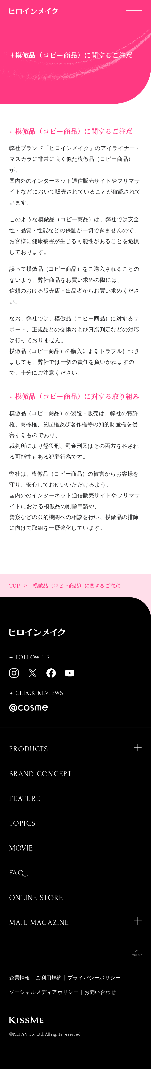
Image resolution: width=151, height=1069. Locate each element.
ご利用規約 (49, 978)
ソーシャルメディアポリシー (44, 992)
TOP (14, 585)
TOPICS (22, 823)
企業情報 (19, 978)
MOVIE (21, 848)
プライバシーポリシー (94, 978)
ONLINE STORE (36, 897)
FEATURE (25, 798)
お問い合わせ (100, 992)
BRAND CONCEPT (40, 773)
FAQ (16, 873)
